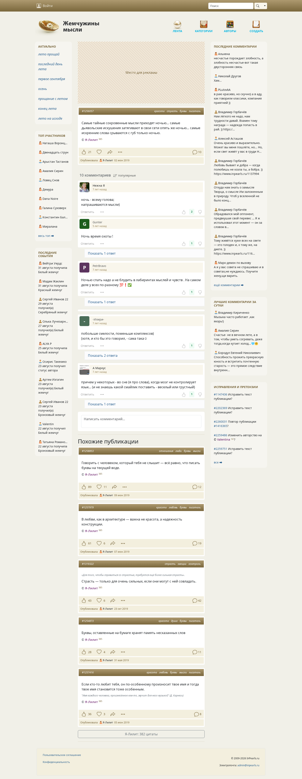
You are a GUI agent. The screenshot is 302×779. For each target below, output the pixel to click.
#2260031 (220, 421)
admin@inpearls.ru (248, 765)
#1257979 (88, 507)
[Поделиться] (110, 152)
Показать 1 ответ (102, 253)
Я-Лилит (91, 140)
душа (174, 621)
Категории (203, 22)
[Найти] (258, 6)
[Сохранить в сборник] (98, 152)
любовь (173, 507)
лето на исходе (50, 118)
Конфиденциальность (56, 762)
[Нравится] (84, 152)
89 (89, 487)
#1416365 (220, 426)
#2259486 (220, 435)
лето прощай (48, 54)
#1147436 (220, 394)
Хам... (218, 80)
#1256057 (88, 111)
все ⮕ (218, 462)
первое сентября (51, 79)
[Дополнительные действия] (120, 152)
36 (89, 714)
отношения (166, 451)
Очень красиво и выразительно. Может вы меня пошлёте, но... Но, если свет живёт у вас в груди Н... (238, 147)
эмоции (182, 564)
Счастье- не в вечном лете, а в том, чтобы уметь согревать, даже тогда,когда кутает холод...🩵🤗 (238, 339)
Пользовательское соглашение (62, 755)
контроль (195, 564)
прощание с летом (53, 98)
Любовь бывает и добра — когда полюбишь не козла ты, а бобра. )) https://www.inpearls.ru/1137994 (238, 169)
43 (89, 600)
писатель (195, 111)
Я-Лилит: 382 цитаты (141, 734)
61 (89, 543)
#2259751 (220, 449)
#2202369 (220, 408)
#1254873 (88, 621)
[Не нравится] (200, 212)
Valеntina (223, 439)
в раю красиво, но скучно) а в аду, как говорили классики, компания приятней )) (238, 98)
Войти (48, 6)
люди (178, 451)
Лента (177, 22)
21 (89, 152)
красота (159, 111)
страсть (172, 111)
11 (105, 487)
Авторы (230, 22)
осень (42, 89)
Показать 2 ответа (103, 355)
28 (89, 652)
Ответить (87, 212)
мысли (197, 451)
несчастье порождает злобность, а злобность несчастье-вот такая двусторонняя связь (238, 62)
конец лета (47, 108)
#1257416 (88, 672)
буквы (183, 111)
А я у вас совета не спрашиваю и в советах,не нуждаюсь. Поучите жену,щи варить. (239, 271)
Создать (256, 22)
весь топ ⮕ (46, 236)
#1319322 (88, 564)
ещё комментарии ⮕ (229, 285)
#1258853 (88, 451)
